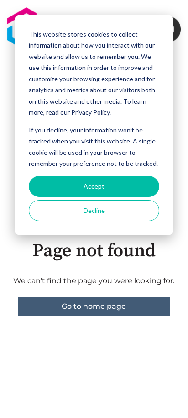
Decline (94, 210)
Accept (94, 186)
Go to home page (94, 306)
